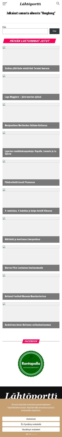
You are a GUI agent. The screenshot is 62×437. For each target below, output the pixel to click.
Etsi (4, 27)
